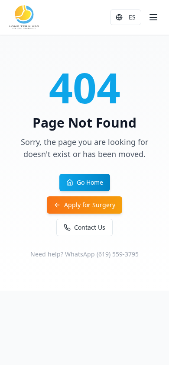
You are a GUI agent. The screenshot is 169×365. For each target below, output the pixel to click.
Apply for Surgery (89, 205)
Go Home (90, 182)
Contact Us (89, 227)
